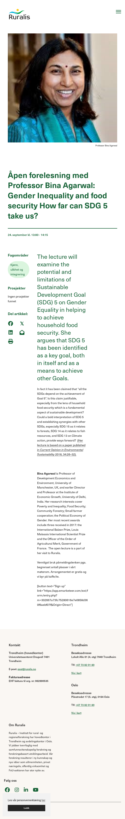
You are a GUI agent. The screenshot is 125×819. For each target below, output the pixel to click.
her (43, 800)
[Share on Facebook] (10, 323)
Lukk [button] (26, 808)
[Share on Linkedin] (10, 332)
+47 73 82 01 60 (85, 664)
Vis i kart (76, 673)
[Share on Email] (22, 332)
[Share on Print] (10, 341)
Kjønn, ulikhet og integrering (17, 269)
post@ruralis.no (27, 669)
